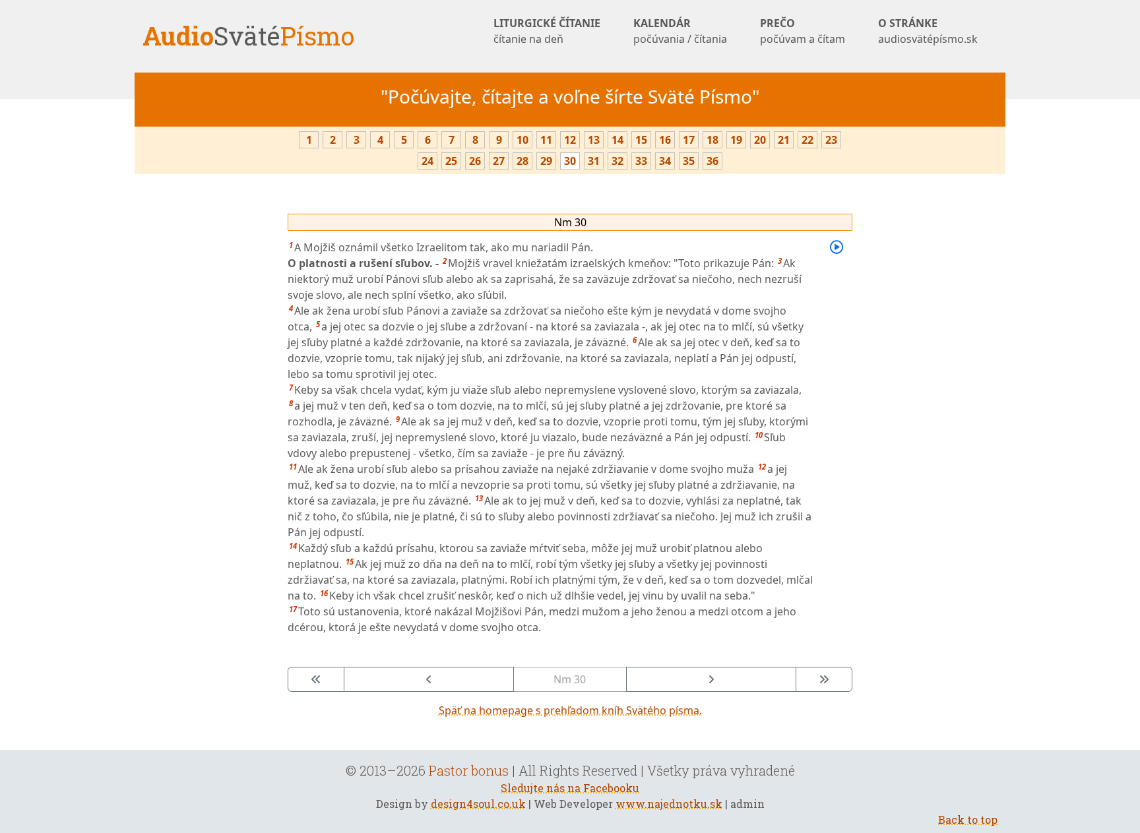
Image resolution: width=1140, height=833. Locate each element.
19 (736, 140)
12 (570, 140)
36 (712, 161)
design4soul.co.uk (478, 804)
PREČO (802, 31)
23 (831, 140)
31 (594, 161)
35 (689, 161)
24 (427, 161)
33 (641, 161)
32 (617, 161)
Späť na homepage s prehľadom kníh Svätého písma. (570, 710)
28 (522, 161)
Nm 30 (570, 222)
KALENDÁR (680, 31)
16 (665, 140)
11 (546, 140)
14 (617, 140)
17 (689, 140)
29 (546, 161)
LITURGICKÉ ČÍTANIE (546, 31)
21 (784, 140)
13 (594, 140)
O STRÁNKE (928, 31)
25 (451, 161)
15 (641, 140)
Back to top (968, 819)
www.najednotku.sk (669, 804)
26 (475, 161)
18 (712, 140)
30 (570, 161)
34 (665, 161)
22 (807, 140)
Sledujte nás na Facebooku (570, 788)
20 (760, 140)
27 (499, 161)
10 (522, 140)
